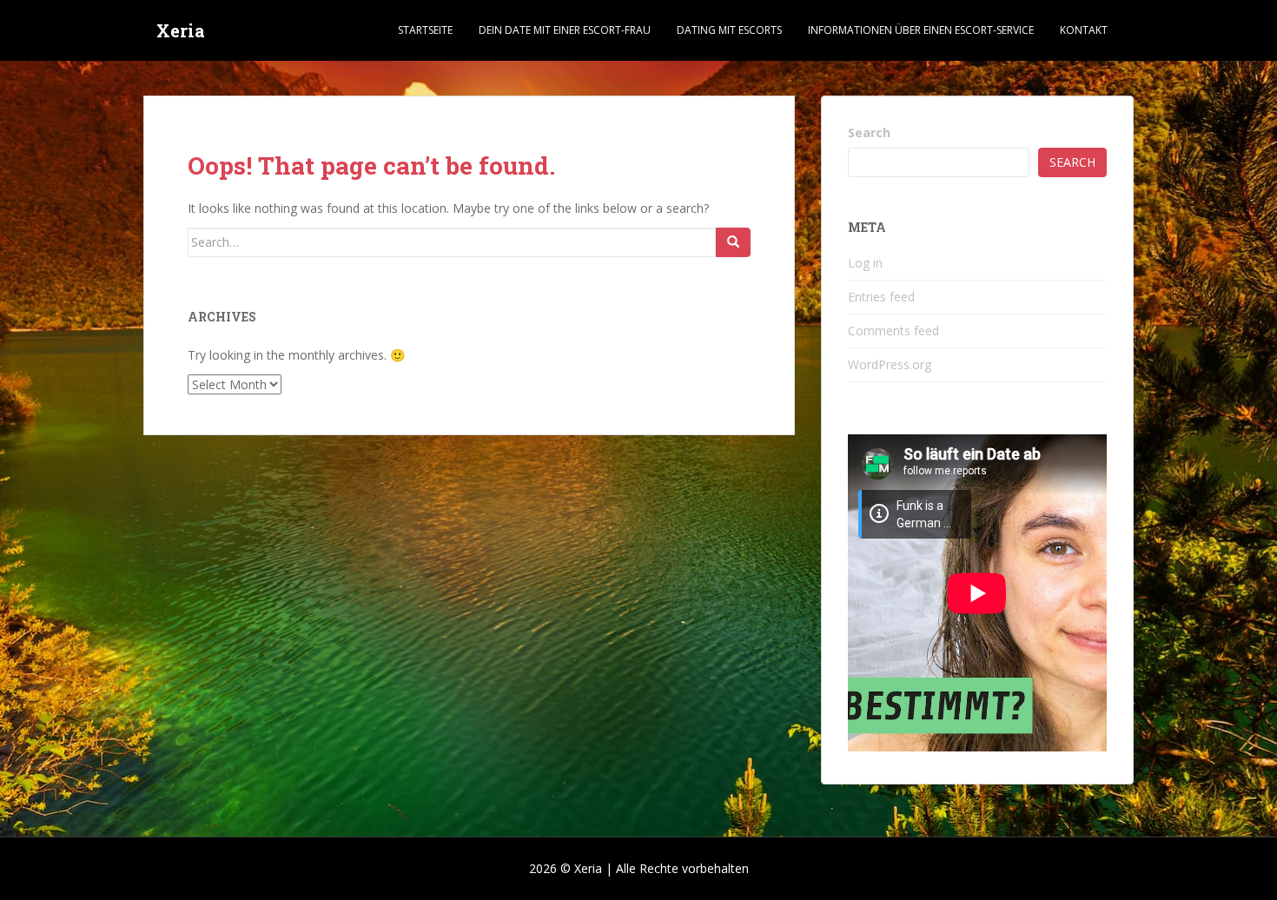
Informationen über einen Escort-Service (921, 30)
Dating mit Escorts (729, 30)
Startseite (425, 30)
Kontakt (1084, 30)
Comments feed (893, 330)
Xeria (180, 30)
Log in (865, 263)
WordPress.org (889, 364)
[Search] (733, 242)
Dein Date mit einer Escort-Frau (565, 30)
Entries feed (881, 296)
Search (869, 132)
